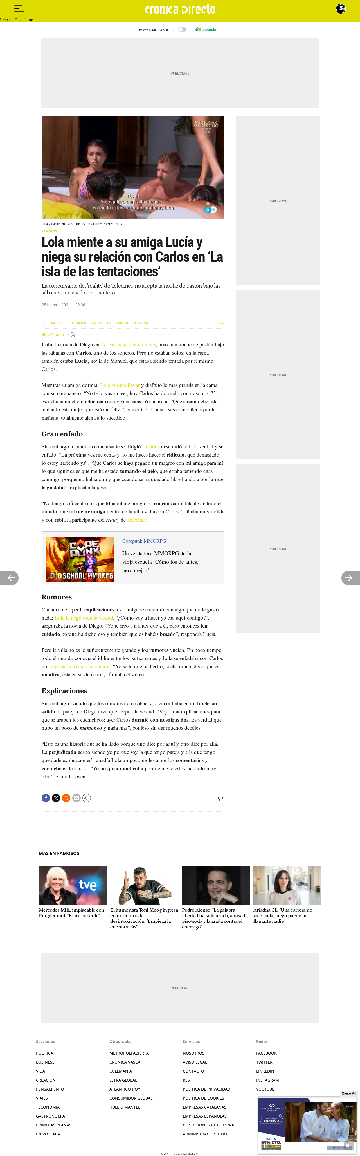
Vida (40, 1071)
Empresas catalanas (204, 1107)
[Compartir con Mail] (76, 798)
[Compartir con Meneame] (66, 798)
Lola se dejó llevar (120, 384)
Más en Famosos (59, 853)
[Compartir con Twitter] (56, 798)
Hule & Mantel (124, 1107)
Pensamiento (50, 1089)
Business (45, 1062)
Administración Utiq (205, 1134)
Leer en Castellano (16, 19)
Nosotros (193, 1053)
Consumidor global (130, 1098)
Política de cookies (203, 1098)
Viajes (42, 1098)
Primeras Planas (53, 1125)
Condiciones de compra (208, 1125)
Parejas (96, 323)
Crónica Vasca (124, 1062)
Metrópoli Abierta (129, 1053)
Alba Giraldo (53, 334)
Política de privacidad (206, 1089)
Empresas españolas (205, 1116)
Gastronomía (50, 1116)
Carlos (153, 446)
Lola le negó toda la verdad (84, 617)
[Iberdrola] (205, 29)
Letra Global (123, 1080)
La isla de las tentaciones (129, 323)
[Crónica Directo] (180, 9)
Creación (46, 1080)
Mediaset (58, 323)
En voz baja (48, 1134)
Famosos (49, 231)
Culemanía (120, 1071)
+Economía (48, 1107)
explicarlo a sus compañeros (80, 666)
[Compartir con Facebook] (46, 798)
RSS (186, 1080)
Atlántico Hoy (124, 1089)
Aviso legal (195, 1062)
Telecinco (78, 323)
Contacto (193, 1071)
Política (44, 1053)
